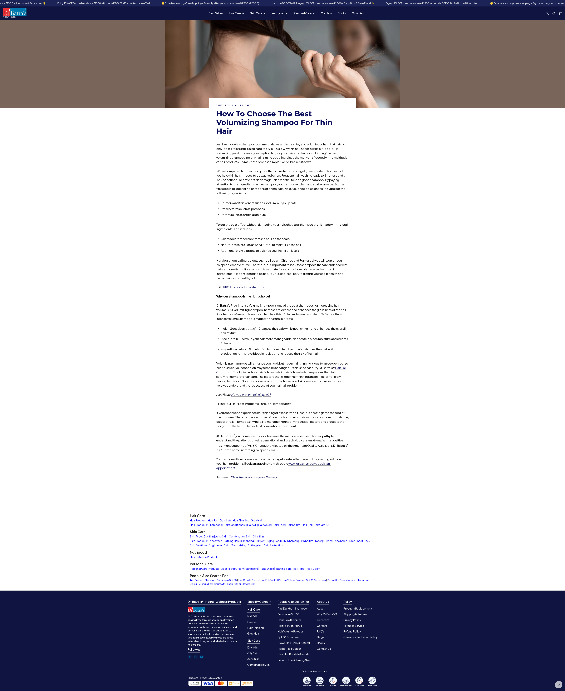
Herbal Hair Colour (289, 648)
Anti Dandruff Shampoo (202, 580)
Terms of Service (353, 625)
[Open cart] (560, 13)
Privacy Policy (352, 620)
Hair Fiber (278, 524)
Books (342, 13)
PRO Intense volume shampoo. (244, 287)
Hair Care (235, 13)
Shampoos (215, 524)
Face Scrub (340, 540)
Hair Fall (213, 520)
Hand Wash (267, 568)
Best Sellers (216, 13)
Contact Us (324, 648)
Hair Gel (307, 524)
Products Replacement (357, 608)
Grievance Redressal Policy (360, 637)
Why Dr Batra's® (327, 614)
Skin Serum (306, 540)
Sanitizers (252, 568)
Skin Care (256, 13)
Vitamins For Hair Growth (212, 583)
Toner (318, 540)
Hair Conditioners (234, 524)
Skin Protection (273, 545)
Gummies (358, 13)
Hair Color (264, 524)
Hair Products (198, 524)
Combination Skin (240, 536)
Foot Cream (236, 568)
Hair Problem (198, 520)
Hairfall (252, 616)
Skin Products (198, 540)
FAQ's (320, 631)
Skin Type (196, 536)
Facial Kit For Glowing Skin (241, 583)
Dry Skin (208, 536)
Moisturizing (238, 545)
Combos (326, 13)
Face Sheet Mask (359, 540)
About (321, 608)
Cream (327, 540)
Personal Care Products (204, 568)
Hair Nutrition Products (204, 557)
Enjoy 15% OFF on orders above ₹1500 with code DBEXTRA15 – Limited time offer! (48, 3)
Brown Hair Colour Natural (341, 580)
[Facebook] (190, 657)
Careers (322, 625)
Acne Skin (221, 536)
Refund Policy (352, 631)
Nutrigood (278, 13)
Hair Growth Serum (248, 580)
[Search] (554, 13)
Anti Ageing (255, 545)
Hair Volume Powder (293, 580)
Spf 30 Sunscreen (316, 580)
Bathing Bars (232, 540)
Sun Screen (291, 540)
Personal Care (302, 13)
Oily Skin (258, 536)
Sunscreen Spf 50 (227, 580)
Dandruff (225, 520)
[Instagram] (195, 657)
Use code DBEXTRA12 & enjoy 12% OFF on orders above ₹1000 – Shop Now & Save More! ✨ (267, 3)
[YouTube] (201, 657)
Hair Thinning (241, 520)
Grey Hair (257, 520)
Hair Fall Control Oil (271, 580)
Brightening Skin (219, 545)
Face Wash (215, 540)
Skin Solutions (198, 545)
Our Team (323, 620)
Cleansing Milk (250, 540)
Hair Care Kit (321, 524)
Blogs (320, 637)
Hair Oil (252, 524)
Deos (224, 568)
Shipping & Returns (355, 614)
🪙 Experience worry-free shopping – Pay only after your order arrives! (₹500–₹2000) (154, 3)
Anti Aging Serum (271, 540)
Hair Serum (293, 524)
